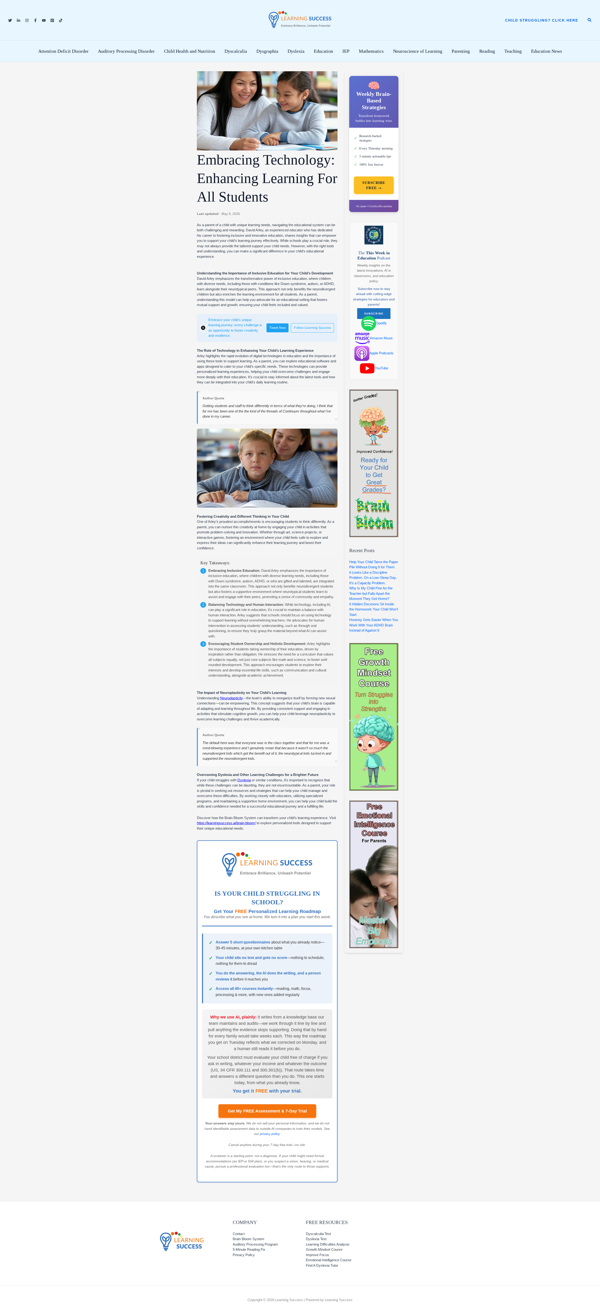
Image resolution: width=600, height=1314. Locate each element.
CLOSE (473, 540)
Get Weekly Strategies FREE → (300, 739)
